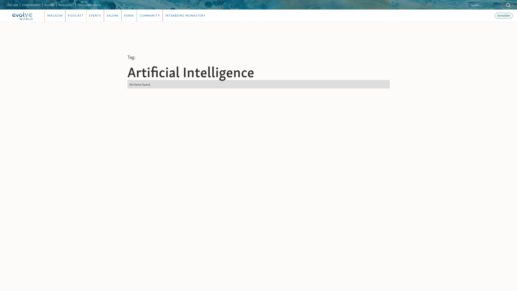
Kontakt (49, 4)
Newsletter (66, 4)
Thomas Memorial (89, 4)
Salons (113, 15)
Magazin (55, 15)
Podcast (76, 15)
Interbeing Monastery (185, 15)
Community (150, 15)
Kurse (129, 15)
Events (95, 15)
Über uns (12, 4)
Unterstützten (31, 4)
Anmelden (503, 15)
